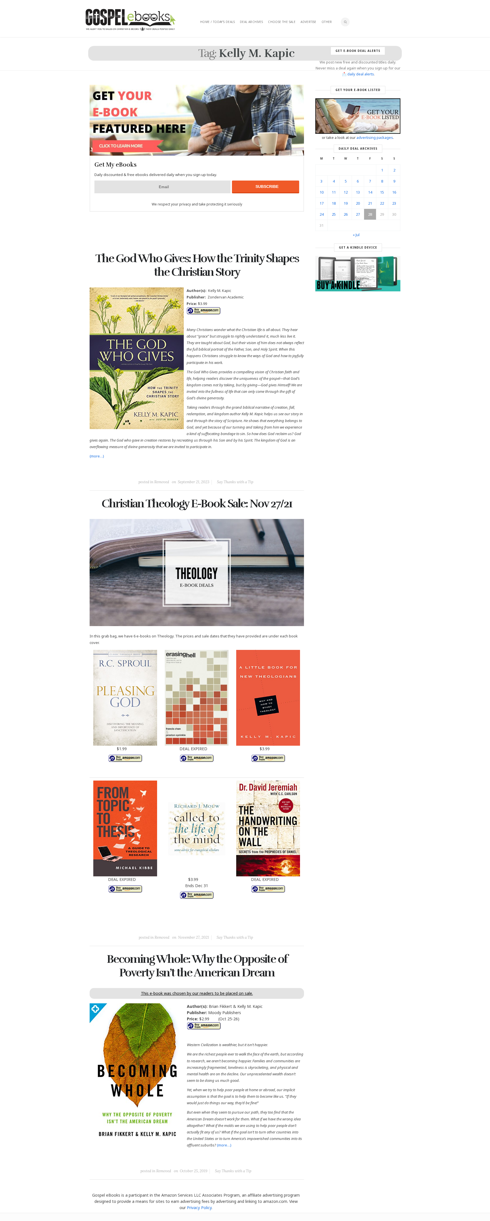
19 (346, 203)
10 (322, 192)
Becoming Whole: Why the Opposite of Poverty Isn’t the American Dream (197, 966)
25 (334, 214)
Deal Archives (251, 22)
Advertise (308, 22)
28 (370, 214)
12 (346, 192)
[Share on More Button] (237, 469)
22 (382, 203)
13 (358, 192)
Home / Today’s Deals (217, 22)
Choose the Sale (281, 22)
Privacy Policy (199, 1207)
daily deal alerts (360, 74)
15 (382, 192)
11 (334, 192)
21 (370, 203)
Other (327, 22)
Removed (161, 482)
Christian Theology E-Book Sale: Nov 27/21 (197, 504)
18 (334, 203)
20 (358, 203)
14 (370, 192)
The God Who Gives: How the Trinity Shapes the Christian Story (197, 265)
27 (358, 214)
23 (394, 203)
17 (322, 203)
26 (346, 214)
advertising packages (374, 137)
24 (322, 214)
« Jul (356, 234)
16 (394, 192)
